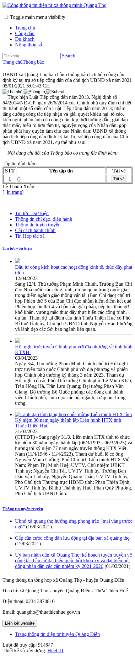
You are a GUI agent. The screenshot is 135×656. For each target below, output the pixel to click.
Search (68, 55)
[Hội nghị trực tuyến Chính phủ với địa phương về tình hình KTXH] (17, 341)
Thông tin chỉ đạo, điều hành (43, 219)
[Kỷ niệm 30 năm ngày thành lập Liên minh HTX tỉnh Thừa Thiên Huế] (73, 414)
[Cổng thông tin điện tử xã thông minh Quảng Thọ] (54, 5)
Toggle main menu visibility (37, 17)
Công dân (25, 33)
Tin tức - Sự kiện (32, 213)
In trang (14, 192)
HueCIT (55, 650)
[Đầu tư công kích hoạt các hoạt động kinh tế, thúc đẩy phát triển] (17, 261)
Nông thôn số (28, 44)
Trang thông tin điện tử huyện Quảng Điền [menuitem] (57, 634)
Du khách (25, 39)
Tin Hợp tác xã (30, 236)
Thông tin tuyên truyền (38, 224)
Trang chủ (25, 27)
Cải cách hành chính (35, 230)
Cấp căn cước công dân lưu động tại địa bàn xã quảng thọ (72, 538)
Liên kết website (20, 623)
